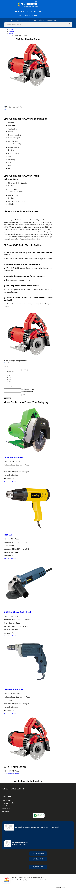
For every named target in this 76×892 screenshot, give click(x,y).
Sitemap (6, 812)
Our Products (39, 20)
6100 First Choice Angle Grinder (18, 612)
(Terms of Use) (40, 877)
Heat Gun (8, 535)
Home (11, 29)
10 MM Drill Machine (13, 689)
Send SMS (39, 859)
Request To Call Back (11, 774)
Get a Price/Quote (10, 481)
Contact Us (51, 20)
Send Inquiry (39, 853)
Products (12, 31)
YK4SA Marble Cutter (13, 457)
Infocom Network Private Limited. (37, 880)
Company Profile (23, 20)
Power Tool (13, 34)
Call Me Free (39, 867)
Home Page (9, 20)
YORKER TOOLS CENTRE (28, 13)
